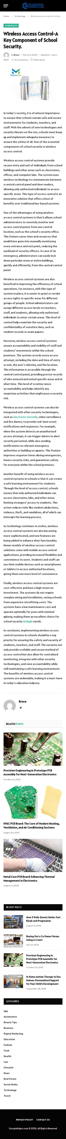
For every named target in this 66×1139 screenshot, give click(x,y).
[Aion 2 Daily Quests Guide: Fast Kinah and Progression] (13, 922)
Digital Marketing (13, 1033)
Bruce (16, 54)
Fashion (8, 1044)
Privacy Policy (24, 1119)
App (6, 1011)
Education (9, 1039)
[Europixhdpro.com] (33, 6)
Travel (7, 1095)
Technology (11, 25)
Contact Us (43, 1119)
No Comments (21, 59)
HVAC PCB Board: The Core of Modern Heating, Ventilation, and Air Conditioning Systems (31, 825)
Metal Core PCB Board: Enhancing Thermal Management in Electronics (29, 878)
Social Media (11, 1084)
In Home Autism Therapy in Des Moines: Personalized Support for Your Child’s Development (43, 980)
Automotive (10, 1016)
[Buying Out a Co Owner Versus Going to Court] (13, 941)
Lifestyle (8, 1067)
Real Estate (10, 1078)
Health (7, 1056)
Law (6, 1061)
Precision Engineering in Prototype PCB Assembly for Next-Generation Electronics (30, 772)
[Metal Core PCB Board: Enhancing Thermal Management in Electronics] (33, 855)
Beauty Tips (10, 1022)
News (7, 1073)
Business (8, 1028)
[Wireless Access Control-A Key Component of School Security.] (33, 85)
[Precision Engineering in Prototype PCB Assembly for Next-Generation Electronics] (33, 749)
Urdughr (28, 621)
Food (6, 1050)
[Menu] (6, 6)
